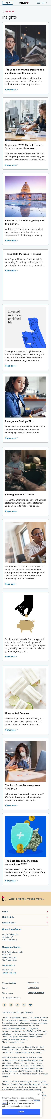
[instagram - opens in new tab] (24, 1005)
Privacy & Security (36, 992)
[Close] (39, 1094)
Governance (7, 993)
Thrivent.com (27, 1071)
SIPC (39, 1031)
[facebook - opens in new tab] (4, 1005)
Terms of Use (33, 988)
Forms (4, 988)
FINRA (30, 1031)
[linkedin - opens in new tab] (11, 1005)
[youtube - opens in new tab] (30, 1005)
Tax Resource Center (11, 998)
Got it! (21, 1112)
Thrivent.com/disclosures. (13, 1042)
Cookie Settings (9, 983)
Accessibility (33, 983)
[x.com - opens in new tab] (17, 1005)
